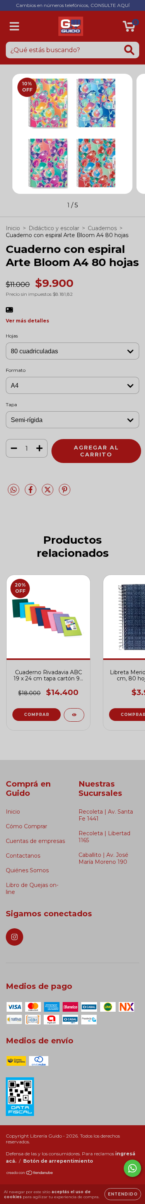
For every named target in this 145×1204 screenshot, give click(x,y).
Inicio (13, 228)
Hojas (12, 336)
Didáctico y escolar (54, 228)
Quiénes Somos (27, 870)
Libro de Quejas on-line (32, 888)
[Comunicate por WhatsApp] (132, 1168)
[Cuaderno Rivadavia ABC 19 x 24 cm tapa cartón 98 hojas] (74, 715)
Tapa (11, 404)
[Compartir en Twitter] (48, 493)
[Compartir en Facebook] (31, 493)
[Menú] (14, 26)
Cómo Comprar (26, 826)
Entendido (123, 1194)
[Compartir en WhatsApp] (13, 490)
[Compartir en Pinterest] (64, 493)
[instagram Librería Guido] (14, 937)
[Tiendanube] (30, 1174)
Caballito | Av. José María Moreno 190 (103, 858)
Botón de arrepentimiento (58, 1161)
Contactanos (23, 855)
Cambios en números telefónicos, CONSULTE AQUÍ (73, 5)
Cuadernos (102, 228)
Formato (16, 370)
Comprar (36, 714)
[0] (129, 28)
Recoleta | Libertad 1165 (104, 837)
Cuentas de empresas (35, 841)
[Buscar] (129, 50)
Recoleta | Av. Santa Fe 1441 (105, 815)
